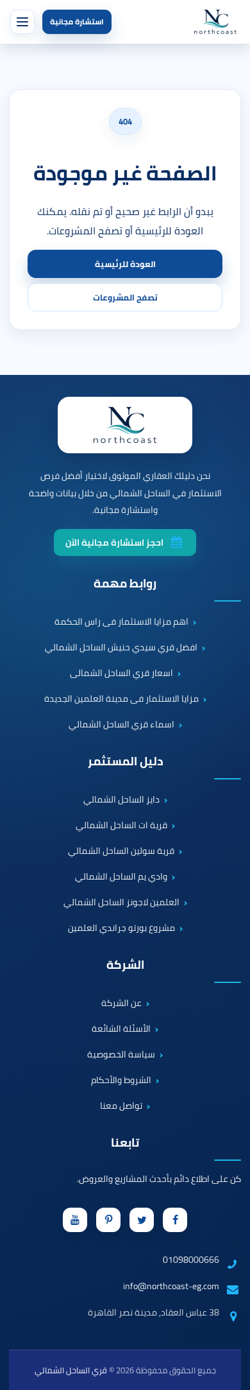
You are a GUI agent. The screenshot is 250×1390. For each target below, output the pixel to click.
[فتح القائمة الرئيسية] (22, 22)
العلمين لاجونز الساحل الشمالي (121, 902)
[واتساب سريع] (228, 1329)
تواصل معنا (121, 1106)
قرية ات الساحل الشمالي (121, 825)
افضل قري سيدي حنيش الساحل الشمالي (121, 647)
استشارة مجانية (77, 21)
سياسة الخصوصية (121, 1055)
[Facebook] (175, 1220)
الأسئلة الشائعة (121, 1029)
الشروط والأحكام (121, 1080)
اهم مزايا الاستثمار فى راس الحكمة (121, 622)
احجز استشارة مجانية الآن (114, 542)
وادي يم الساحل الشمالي (121, 877)
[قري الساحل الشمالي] (215, 22)
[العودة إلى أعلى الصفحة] (233, 1373)
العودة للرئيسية (125, 264)
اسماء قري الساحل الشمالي (121, 725)
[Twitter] (141, 1220)
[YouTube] (75, 1220)
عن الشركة (121, 1003)
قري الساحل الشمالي (71, 1370)
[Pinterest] (108, 1220)
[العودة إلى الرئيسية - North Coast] (125, 425)
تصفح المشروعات (125, 297)
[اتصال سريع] (228, 1292)
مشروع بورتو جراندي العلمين (121, 928)
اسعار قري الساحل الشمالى (121, 673)
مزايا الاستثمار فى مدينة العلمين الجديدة (121, 699)
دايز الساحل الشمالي (121, 800)
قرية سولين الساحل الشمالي (121, 851)
